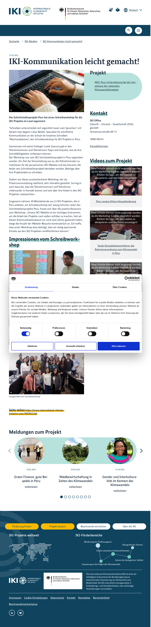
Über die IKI (129, 526)
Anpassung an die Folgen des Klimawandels (101, 564)
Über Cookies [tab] (120, 287)
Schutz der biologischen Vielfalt (129, 560)
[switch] (59, 333)
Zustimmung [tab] (31, 287)
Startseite (14, 41)
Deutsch (133, 10)
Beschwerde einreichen (93, 526)
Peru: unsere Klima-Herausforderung (116, 201)
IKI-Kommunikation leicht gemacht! (62, 41)
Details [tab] (75, 287)
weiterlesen (31, 486)
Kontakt (71, 597)
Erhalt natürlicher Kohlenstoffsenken (113, 550)
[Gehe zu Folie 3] (69, 497)
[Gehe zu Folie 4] (73, 497)
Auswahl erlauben (75, 346)
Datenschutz (57, 597)
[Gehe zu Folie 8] (89, 497)
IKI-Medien (31, 41)
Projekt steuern (57, 526)
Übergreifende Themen (132, 544)
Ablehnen (32, 346)
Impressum (15, 597)
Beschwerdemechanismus (23, 604)
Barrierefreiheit (101, 597)
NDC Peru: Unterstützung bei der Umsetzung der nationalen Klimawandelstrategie (115, 86)
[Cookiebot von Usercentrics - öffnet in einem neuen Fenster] (127, 278)
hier (111, 174)
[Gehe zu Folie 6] (81, 497)
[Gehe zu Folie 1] (61, 497)
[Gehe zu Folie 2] (65, 497)
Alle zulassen (118, 346)
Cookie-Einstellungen (36, 597)
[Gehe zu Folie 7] (85, 497)
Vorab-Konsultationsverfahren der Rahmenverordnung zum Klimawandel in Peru (116, 249)
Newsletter (84, 597)
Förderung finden (21, 526)
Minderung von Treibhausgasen (98, 541)
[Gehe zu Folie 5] (77, 497)
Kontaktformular (99, 146)
